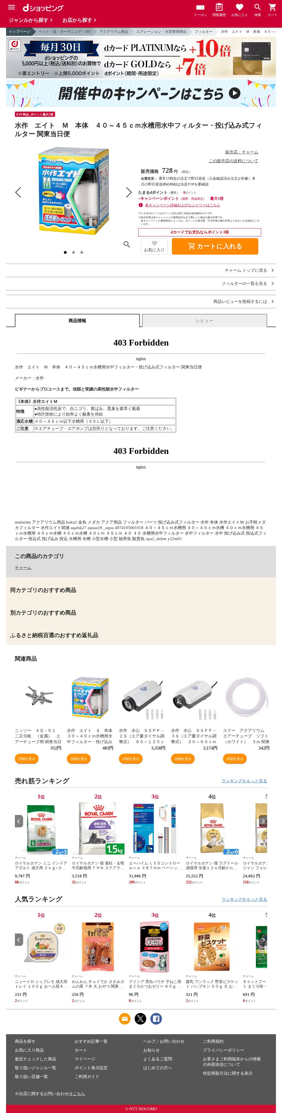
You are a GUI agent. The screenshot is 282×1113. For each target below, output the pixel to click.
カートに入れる (215, 246)
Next (263, 821)
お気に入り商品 (29, 1050)
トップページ (19, 31)
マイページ (85, 1059)
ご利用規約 (213, 1041)
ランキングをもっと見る (244, 781)
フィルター (204, 31)
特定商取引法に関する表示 (228, 1073)
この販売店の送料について (233, 161)
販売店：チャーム (241, 152)
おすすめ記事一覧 (91, 1041)
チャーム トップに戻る (246, 270)
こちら (79, 1094)
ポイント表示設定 (91, 1068)
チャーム (23, 567)
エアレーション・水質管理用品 (161, 31)
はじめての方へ (157, 1068)
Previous (19, 821)
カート (81, 1050)
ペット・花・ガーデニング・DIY (65, 31)
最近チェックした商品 (35, 1059)
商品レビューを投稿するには (240, 302)
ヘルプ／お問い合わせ (164, 1041)
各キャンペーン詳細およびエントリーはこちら (182, 205)
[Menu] (11, 7)
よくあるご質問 (157, 1059)
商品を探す (25, 1041)
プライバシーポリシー (223, 1050)
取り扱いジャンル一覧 (35, 1068)
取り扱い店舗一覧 (31, 1076)
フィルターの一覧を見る (244, 284)
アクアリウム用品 (113, 31)
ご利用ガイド (87, 1076)
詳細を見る (26, 759)
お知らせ (151, 1050)
